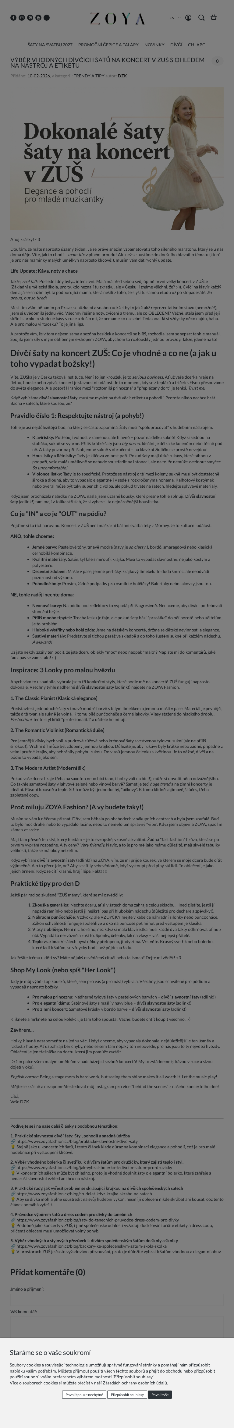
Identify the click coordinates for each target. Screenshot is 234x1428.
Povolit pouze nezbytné (84, 1394)
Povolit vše (159, 1394)
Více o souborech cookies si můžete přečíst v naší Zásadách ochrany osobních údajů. (89, 1382)
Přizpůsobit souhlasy (127, 1394)
